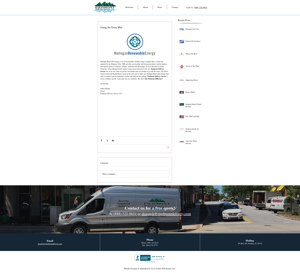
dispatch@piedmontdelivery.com (166, 213)
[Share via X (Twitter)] (107, 140)
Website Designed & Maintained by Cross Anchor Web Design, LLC (150, 268)
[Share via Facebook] (101, 140)
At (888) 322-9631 (123, 213)
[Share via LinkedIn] (113, 140)
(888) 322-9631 (200, 7)
